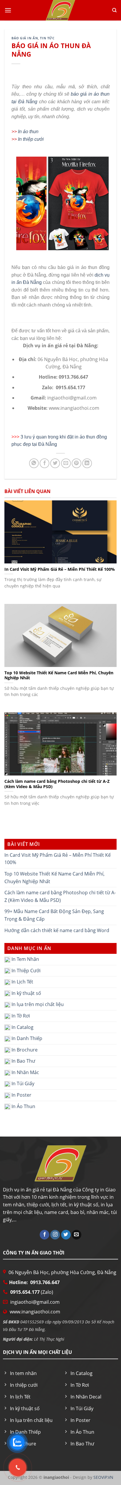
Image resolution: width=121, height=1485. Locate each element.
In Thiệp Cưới (25, 970)
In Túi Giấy (22, 1084)
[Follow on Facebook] (44, 1235)
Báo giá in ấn (24, 38)
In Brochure (24, 1050)
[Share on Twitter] (55, 463)
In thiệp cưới (31, 139)
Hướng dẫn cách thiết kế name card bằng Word (56, 930)
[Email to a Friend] (66, 463)
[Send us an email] (76, 1235)
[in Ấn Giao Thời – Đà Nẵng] (60, 10)
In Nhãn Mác (24, 1072)
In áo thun (28, 131)
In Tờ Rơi (20, 1015)
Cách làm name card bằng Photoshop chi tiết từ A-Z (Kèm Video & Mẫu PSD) (60, 896)
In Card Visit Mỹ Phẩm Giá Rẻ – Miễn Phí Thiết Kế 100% (57, 859)
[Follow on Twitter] (66, 1235)
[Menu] (7, 10)
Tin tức (47, 38)
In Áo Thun (22, 1106)
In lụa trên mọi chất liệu (37, 1004)
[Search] (114, 10)
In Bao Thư (22, 1061)
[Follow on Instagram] (55, 1235)
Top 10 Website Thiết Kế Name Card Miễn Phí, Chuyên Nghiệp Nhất (54, 878)
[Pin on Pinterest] (76, 463)
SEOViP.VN (102, 1477)
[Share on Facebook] (44, 463)
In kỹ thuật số (25, 993)
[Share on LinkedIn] (87, 463)
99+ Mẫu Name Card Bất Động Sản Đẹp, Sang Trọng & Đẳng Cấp (54, 915)
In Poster (20, 1095)
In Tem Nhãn (24, 959)
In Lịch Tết (21, 981)
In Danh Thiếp (26, 1038)
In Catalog (21, 1027)
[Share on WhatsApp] (34, 463)
